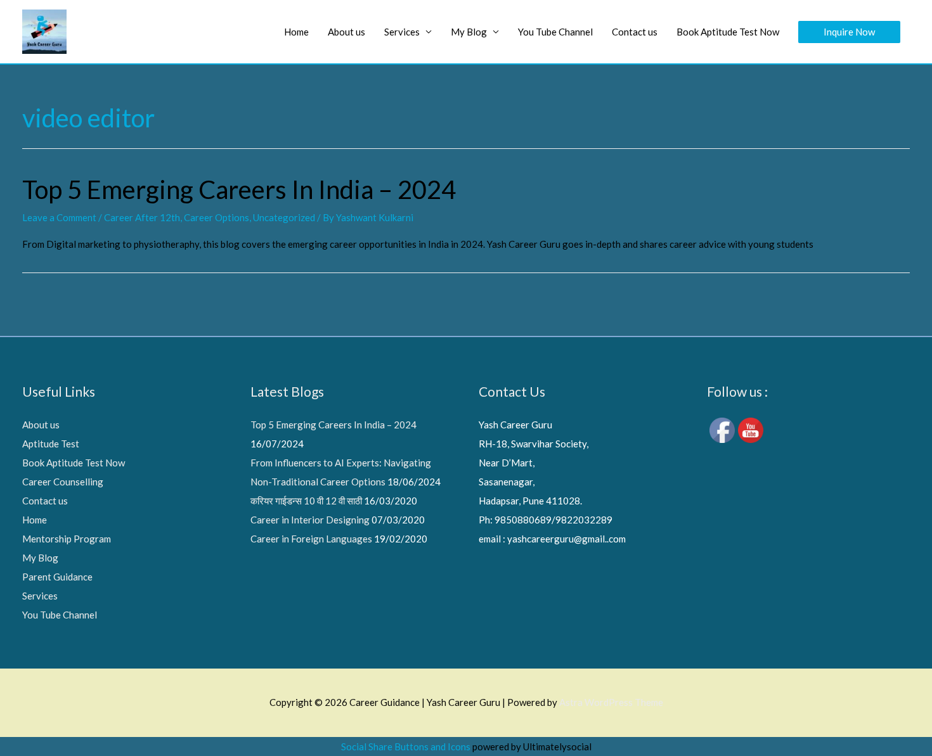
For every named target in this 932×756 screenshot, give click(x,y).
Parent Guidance (57, 576)
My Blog (469, 31)
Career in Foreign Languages (311, 538)
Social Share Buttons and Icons (405, 746)
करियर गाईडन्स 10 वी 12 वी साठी (306, 500)
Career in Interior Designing (310, 519)
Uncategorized (284, 217)
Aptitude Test (50, 443)
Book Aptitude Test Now (727, 31)
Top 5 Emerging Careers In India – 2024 (239, 189)
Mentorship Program (66, 538)
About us (346, 31)
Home (296, 31)
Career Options (216, 217)
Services (402, 31)
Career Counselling (62, 481)
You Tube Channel (555, 31)
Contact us (634, 31)
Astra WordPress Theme (611, 702)
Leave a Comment (59, 217)
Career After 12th (142, 217)
